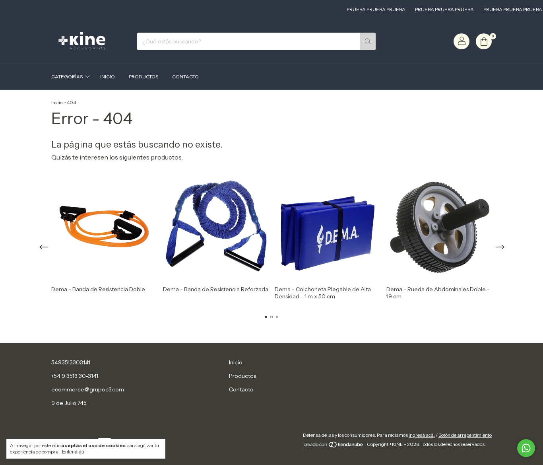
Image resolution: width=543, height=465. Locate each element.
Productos (143, 77)
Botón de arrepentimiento (465, 435)
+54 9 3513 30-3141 (74, 375)
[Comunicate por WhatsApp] (526, 448)
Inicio (107, 77)
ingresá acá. (422, 435)
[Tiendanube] (334, 446)
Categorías (67, 77)
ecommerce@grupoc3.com (87, 389)
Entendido (73, 452)
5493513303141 (70, 362)
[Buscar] (368, 41)
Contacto (185, 77)
